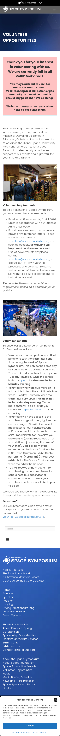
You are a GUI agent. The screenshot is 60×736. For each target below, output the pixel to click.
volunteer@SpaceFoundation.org (23, 516)
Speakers (8, 597)
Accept (30, 725)
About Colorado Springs (18, 628)
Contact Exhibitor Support (19, 650)
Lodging (8, 604)
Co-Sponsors (11, 631)
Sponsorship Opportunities (19, 635)
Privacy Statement (38, 732)
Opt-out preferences (21, 732)
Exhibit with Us (11, 646)
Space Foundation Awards (19, 666)
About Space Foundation (18, 662)
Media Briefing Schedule (18, 677)
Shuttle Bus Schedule (15, 624)
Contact (8, 688)
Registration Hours (14, 611)
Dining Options (12, 615)
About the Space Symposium (21, 659)
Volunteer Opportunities (17, 670)
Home (6, 590)
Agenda (8, 593)
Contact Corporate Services (20, 639)
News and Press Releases (18, 681)
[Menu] (7, 539)
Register (8, 600)
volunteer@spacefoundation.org (28, 241)
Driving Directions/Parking (18, 608)
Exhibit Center (11, 642)
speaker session (34, 409)
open (23, 380)
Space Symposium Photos (19, 684)
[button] (55, 699)
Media (6, 673)
